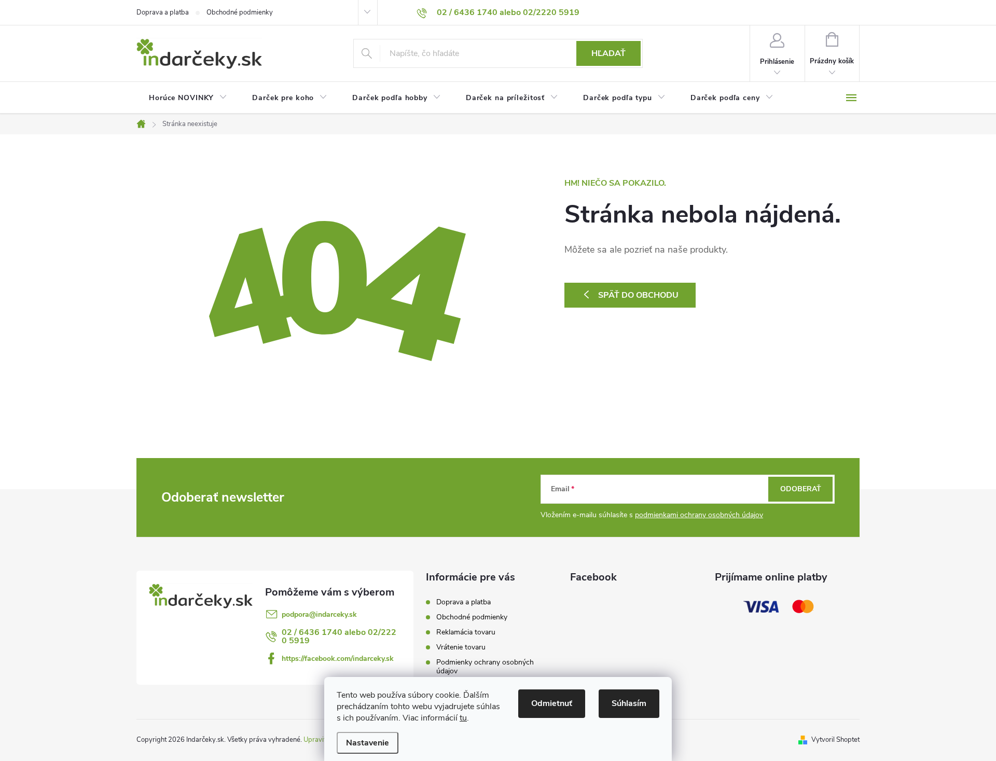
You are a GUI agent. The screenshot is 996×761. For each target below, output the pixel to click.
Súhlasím (629, 703)
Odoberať (800, 489)
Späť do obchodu (638, 295)
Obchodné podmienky (239, 12)
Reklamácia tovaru (465, 632)
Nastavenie (367, 743)
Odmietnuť (551, 703)
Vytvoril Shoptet (835, 739)
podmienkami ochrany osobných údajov (699, 515)
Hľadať (608, 53)
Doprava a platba (162, 12)
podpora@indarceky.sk (319, 614)
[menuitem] (188, 98)
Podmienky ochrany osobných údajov (485, 666)
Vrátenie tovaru (461, 647)
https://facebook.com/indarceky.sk (338, 658)
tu (463, 718)
